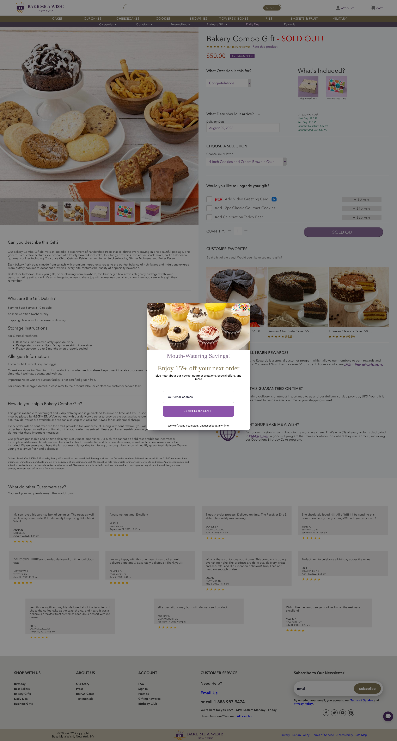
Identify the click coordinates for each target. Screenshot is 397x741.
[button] (198, 411)
